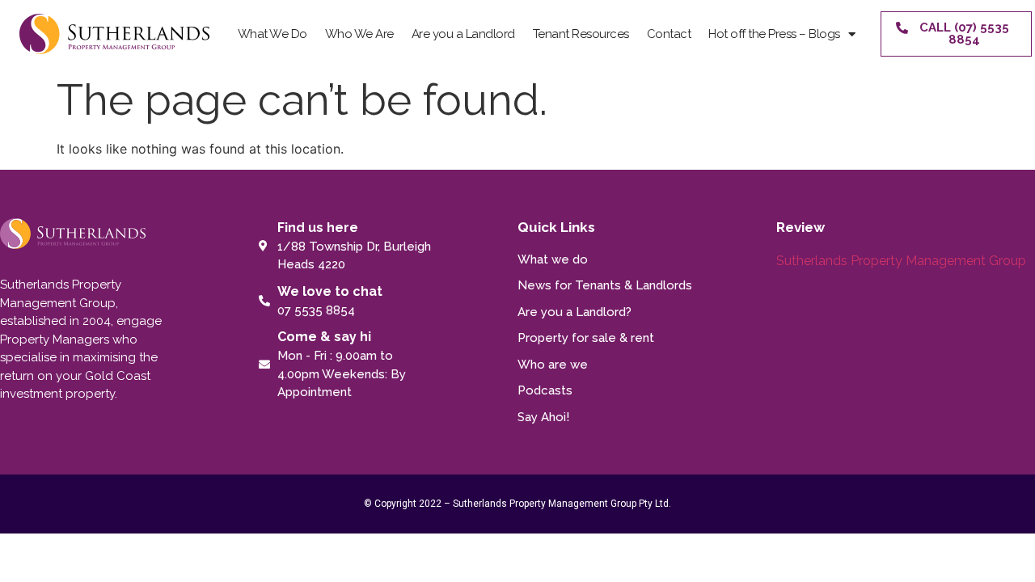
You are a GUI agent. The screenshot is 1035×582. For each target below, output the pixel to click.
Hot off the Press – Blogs (774, 34)
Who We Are (359, 34)
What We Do (272, 34)
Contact (669, 34)
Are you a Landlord (463, 34)
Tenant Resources (581, 34)
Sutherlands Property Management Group (901, 260)
